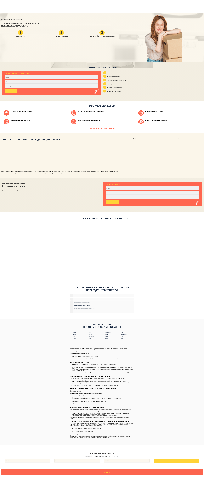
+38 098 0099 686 (107, 471)
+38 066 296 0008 (107, 472)
